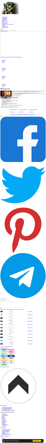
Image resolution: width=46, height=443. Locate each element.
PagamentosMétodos (4, 25)
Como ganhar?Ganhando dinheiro (5, 20)
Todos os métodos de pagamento (5, 366)
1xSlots (10, 329)
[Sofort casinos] (11, 354)
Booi (9, 326)
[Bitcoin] (4, 360)
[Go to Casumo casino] (4, 340)
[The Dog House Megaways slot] (24, 58)
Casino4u (10, 316)
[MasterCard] (4, 358)
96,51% (3, 86)
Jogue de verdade (30, 311)
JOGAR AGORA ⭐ (36, 440)
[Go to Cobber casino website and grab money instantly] (4, 315)
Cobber (10, 313)
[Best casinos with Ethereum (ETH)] (11, 362)
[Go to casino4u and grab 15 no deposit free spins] (4, 318)
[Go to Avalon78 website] (4, 334)
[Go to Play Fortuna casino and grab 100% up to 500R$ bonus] (4, 343)
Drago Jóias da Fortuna (13, 109)
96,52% (3, 70)
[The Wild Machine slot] (24, 74)
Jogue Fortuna (11, 342)
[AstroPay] (11, 358)
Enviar (1, 308)
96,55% (3, 62)
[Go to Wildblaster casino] (4, 321)
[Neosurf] (11, 350)
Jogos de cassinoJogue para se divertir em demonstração (7, 24)
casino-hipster (2, 0)
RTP (2, 61)
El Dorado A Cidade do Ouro (23, 109)
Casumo (10, 339)
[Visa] (4, 350)
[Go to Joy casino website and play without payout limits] (4, 337)
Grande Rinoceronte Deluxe (33, 109)
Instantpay (10, 323)
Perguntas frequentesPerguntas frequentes (5, 27)
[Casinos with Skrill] (11, 352)
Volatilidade (4, 60)
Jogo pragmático (7, 99)
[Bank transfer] (4, 356)
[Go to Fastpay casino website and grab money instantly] (4, 311)
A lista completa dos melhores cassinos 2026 (6, 346)
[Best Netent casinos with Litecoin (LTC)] (4, 362)
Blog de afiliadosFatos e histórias (4, 19)
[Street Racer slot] (24, 66)
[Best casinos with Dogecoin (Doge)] (11, 360)
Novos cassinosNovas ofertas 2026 (5, 17)
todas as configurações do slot (16, 95)
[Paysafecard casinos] (4, 354)
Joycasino (10, 336)
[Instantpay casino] (4, 324)
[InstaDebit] (11, 356)
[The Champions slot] (24, 82)
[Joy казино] (4, 331)
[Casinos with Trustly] (4, 365)
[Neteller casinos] (4, 352)
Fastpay (10, 310)
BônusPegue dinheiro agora (5, 22)
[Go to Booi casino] (4, 327)
